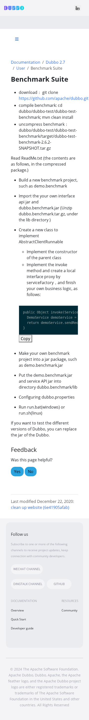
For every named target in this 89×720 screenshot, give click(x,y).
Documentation (25, 62)
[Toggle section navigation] (17, 39)
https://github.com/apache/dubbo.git (54, 98)
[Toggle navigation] (77, 8)
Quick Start (18, 619)
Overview (17, 610)
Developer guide (22, 628)
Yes (17, 471)
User (20, 68)
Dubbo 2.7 (55, 62)
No (30, 471)
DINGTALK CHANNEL (27, 584)
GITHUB (59, 584)
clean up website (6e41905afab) (40, 507)
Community (69, 610)
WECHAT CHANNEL (26, 569)
